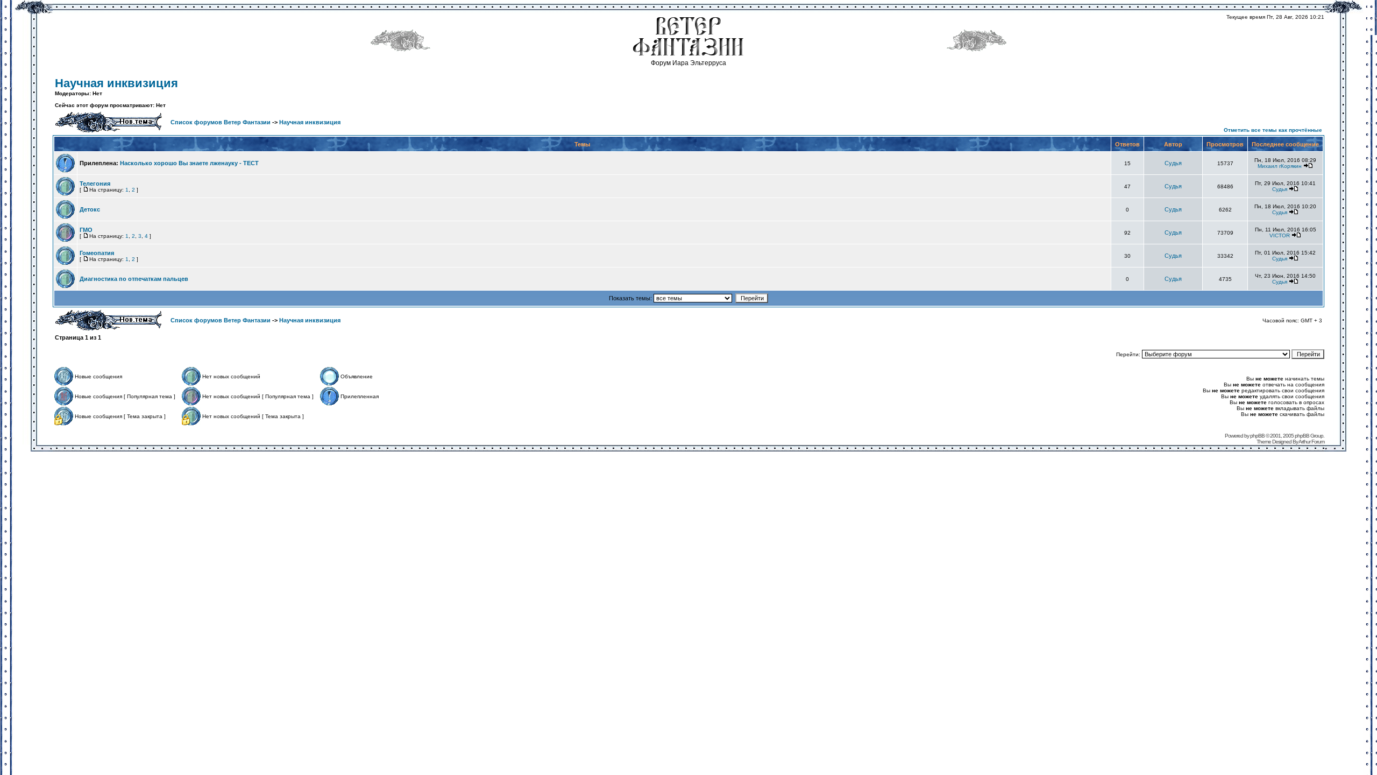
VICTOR (1279, 235)
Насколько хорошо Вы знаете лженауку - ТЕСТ (189, 163)
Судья (1173, 163)
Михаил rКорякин (1280, 166)
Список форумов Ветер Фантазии (221, 122)
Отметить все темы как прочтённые (1273, 130)
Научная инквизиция (116, 83)
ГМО (86, 230)
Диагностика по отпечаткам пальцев (134, 279)
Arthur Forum (1311, 442)
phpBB (1257, 436)
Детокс (90, 209)
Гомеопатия (97, 253)
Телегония (95, 183)
